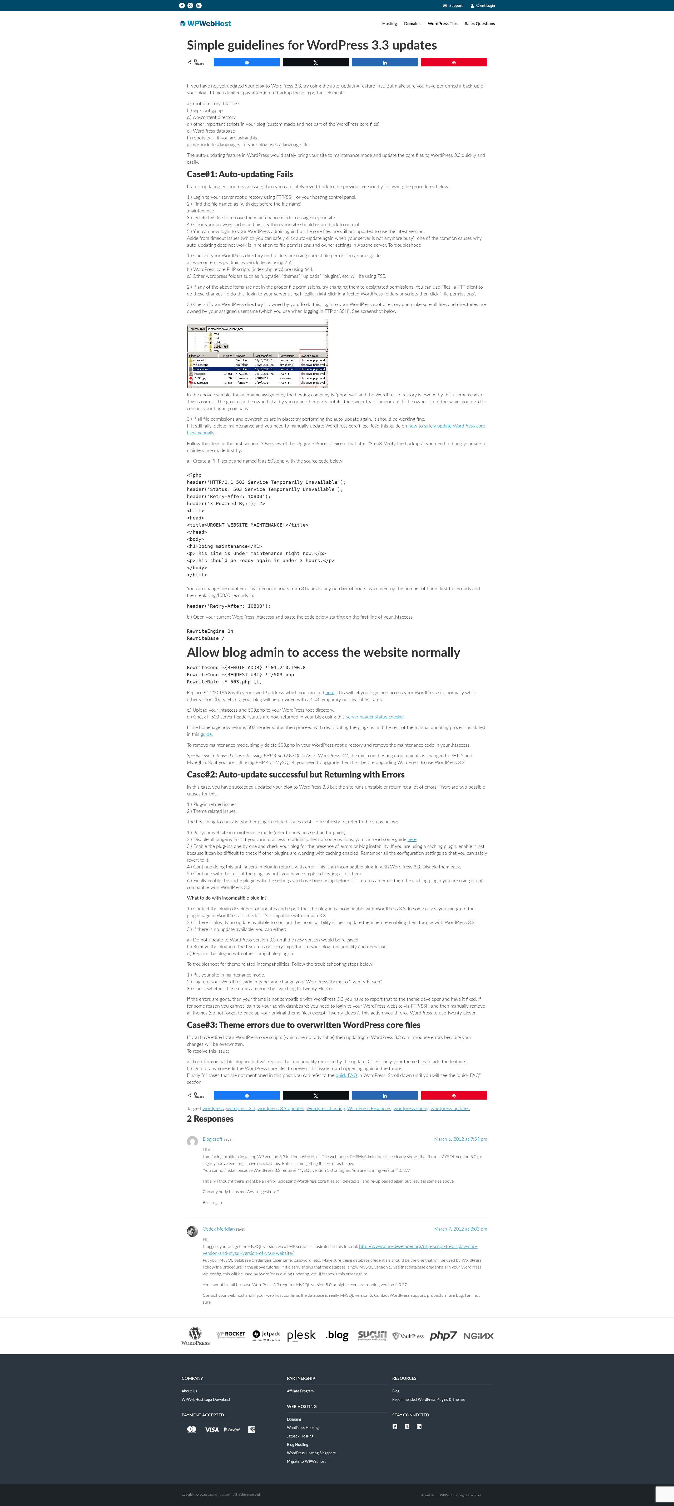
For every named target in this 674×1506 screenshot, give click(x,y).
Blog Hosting (297, 1445)
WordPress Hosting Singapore (311, 1453)
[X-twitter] (190, 5)
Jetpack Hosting (300, 1436)
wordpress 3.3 (240, 1108)
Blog (395, 1391)
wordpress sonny (411, 1108)
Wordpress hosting (325, 1108)
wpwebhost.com (219, 1494)
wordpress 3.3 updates (280, 1108)
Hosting (389, 24)
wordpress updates (450, 1108)
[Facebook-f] (182, 5)
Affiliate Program (300, 1391)
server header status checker (375, 717)
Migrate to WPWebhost (306, 1462)
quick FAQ (346, 1075)
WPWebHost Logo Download (206, 1400)
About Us (189, 1391)
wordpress (213, 1108)
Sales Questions (480, 24)
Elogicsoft (212, 1139)
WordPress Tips (443, 24)
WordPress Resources (369, 1108)
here (329, 693)
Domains (412, 24)
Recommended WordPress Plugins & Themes (428, 1400)
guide (206, 734)
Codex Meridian (219, 1229)
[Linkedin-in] (199, 5)
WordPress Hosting (303, 1428)
